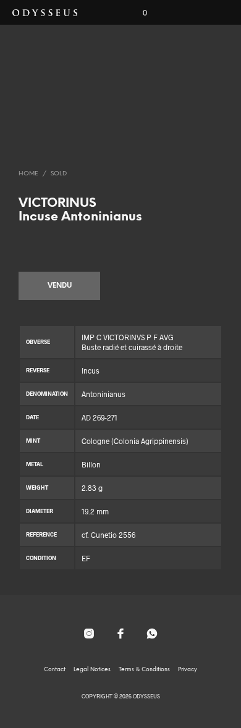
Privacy (187, 669)
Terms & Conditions (144, 669)
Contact (55, 669)
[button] (136, 13)
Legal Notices (92, 669)
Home (28, 173)
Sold (59, 173)
